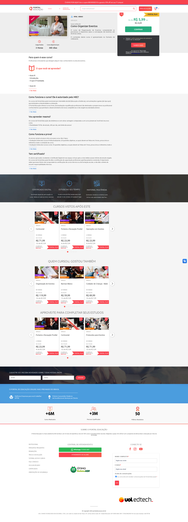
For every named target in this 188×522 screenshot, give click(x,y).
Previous (31, 229)
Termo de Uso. (136, 53)
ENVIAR (80, 378)
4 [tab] (74, 251)
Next (112, 229)
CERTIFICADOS (33, 469)
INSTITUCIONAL (33, 444)
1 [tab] (67, 251)
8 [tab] (79, 306)
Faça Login (143, 50)
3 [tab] (71, 251)
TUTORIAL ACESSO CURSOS (37, 458)
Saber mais (138, 45)
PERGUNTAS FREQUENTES (36, 448)
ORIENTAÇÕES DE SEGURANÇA (38, 472)
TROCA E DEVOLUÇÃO (35, 455)
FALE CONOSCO (33, 462)
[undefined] (48, 26)
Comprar (138, 29)
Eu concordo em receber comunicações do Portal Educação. (137, 477)
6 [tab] (75, 306)
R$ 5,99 (139, 19)
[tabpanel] (47, 230)
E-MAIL (118, 465)
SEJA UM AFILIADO (34, 465)
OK (117, 483)
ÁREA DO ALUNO (145, 8)
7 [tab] (77, 306)
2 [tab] (69, 251)
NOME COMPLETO (121, 456)
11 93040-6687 (81, 450)
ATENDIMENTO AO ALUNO (80, 455)
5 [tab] (76, 251)
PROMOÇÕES (33, 451)
